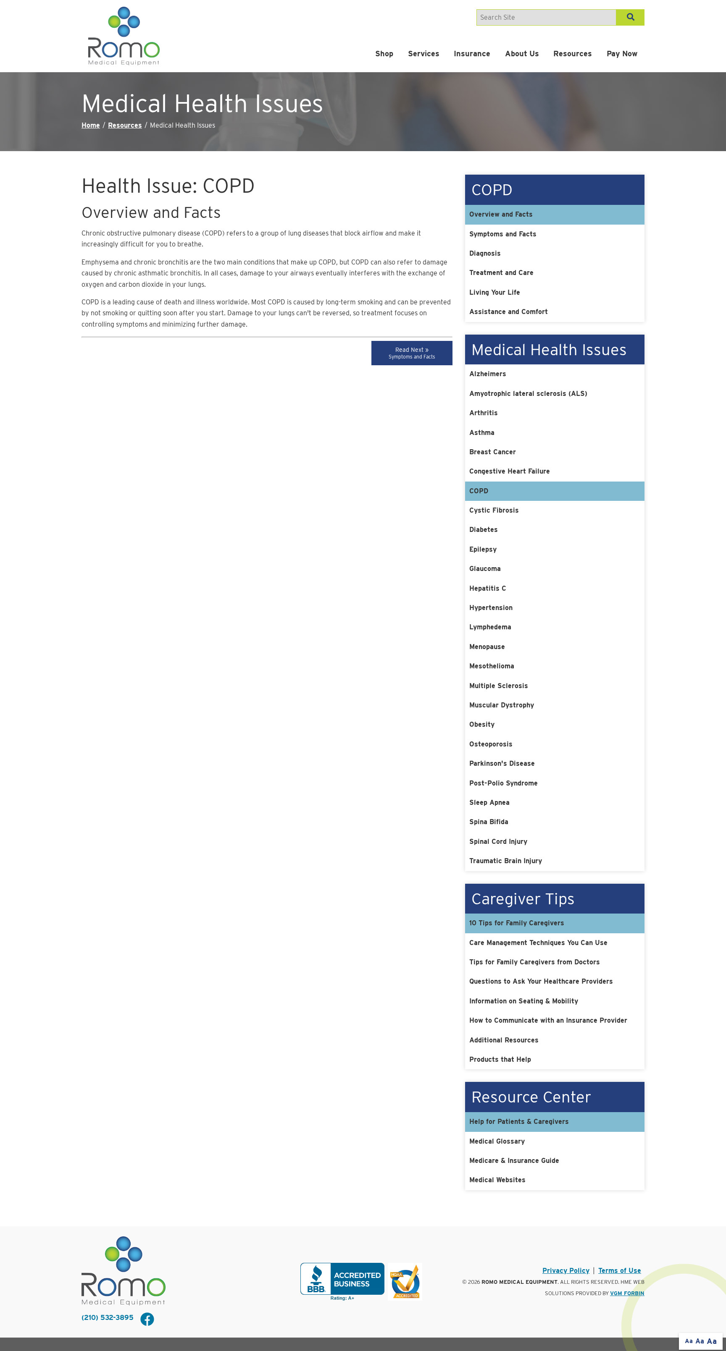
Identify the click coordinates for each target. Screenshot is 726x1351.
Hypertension (491, 608)
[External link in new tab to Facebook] (147, 1319)
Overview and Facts (501, 214)
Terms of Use (619, 1271)
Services (423, 53)
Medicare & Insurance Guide (514, 1161)
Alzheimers (487, 374)
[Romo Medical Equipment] (124, 36)
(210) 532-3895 (108, 1318)
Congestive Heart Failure (509, 471)
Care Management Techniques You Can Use (538, 943)
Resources (572, 53)
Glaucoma (485, 569)
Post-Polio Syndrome (503, 783)
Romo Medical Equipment (519, 1282)
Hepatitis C (487, 588)
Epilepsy (483, 549)
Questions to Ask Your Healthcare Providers (541, 981)
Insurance (472, 53)
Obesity (482, 724)
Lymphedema (490, 627)
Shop (384, 53)
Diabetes (483, 530)
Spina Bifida (488, 822)
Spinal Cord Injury (498, 842)
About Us (522, 53)
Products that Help (500, 1059)
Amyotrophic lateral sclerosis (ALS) (528, 394)
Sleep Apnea (489, 802)
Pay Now (622, 53)
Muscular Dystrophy (501, 705)
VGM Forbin (627, 1293)
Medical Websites (497, 1180)
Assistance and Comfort (508, 312)
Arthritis (483, 413)
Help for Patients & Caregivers (519, 1122)
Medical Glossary (497, 1141)
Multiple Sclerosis (498, 686)
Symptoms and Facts (503, 234)
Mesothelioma (491, 666)
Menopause (487, 647)
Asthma (482, 433)
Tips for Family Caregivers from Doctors (534, 962)
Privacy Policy (565, 1271)
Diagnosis (485, 253)
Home (91, 125)
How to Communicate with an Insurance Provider (548, 1020)
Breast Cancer (492, 452)
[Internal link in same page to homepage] (124, 1271)
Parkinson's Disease (502, 763)
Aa (689, 1341)
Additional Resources (504, 1040)
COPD (478, 491)
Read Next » (412, 353)
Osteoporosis (491, 744)
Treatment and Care (501, 273)
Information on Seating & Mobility (523, 1001)
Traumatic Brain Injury (505, 861)
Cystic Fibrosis (494, 510)
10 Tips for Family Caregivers (516, 923)
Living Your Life (494, 292)
